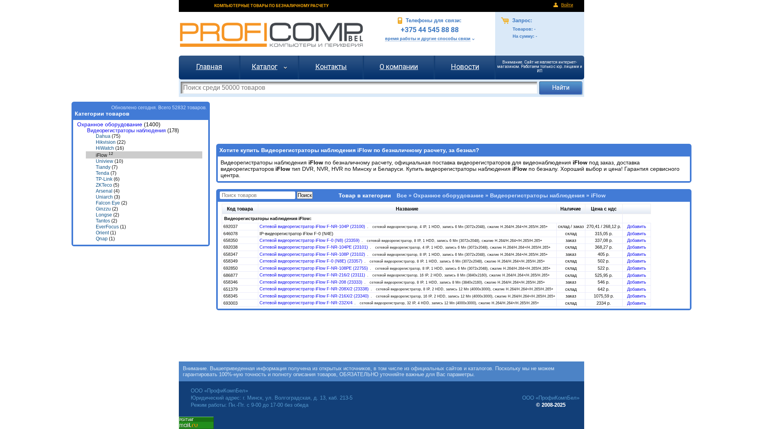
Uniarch (104, 197)
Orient (102, 233)
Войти (567, 4)
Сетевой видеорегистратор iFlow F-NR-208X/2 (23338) (314, 288)
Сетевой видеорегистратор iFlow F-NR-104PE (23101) (314, 247)
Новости (465, 66)
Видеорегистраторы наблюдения (126, 130)
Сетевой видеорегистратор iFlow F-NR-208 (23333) (311, 282)
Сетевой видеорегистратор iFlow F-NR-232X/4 (306, 302)
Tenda (102, 173)
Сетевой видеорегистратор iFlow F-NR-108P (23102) (312, 254)
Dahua (103, 136)
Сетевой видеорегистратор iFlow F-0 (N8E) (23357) (311, 261)
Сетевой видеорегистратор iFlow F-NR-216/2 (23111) (312, 274)
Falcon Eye (108, 203)
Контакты (331, 66)
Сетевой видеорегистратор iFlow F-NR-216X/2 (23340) (314, 296)
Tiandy (103, 167)
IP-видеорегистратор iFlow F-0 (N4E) (296, 233)
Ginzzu (103, 209)
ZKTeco (104, 185)
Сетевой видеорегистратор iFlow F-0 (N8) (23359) (310, 240)
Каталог (264, 66)
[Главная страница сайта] (271, 35)
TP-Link (104, 179)
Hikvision (106, 142)
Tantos (103, 221)
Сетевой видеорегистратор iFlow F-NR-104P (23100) (312, 226)
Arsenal (104, 191)
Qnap (102, 239)
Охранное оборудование (109, 125)
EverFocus (107, 227)
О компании (399, 66)
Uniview (104, 161)
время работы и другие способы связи (428, 38)
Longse (104, 215)
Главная (209, 66)
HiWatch (105, 148)
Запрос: (521, 20)
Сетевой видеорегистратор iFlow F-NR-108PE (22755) (314, 268)
